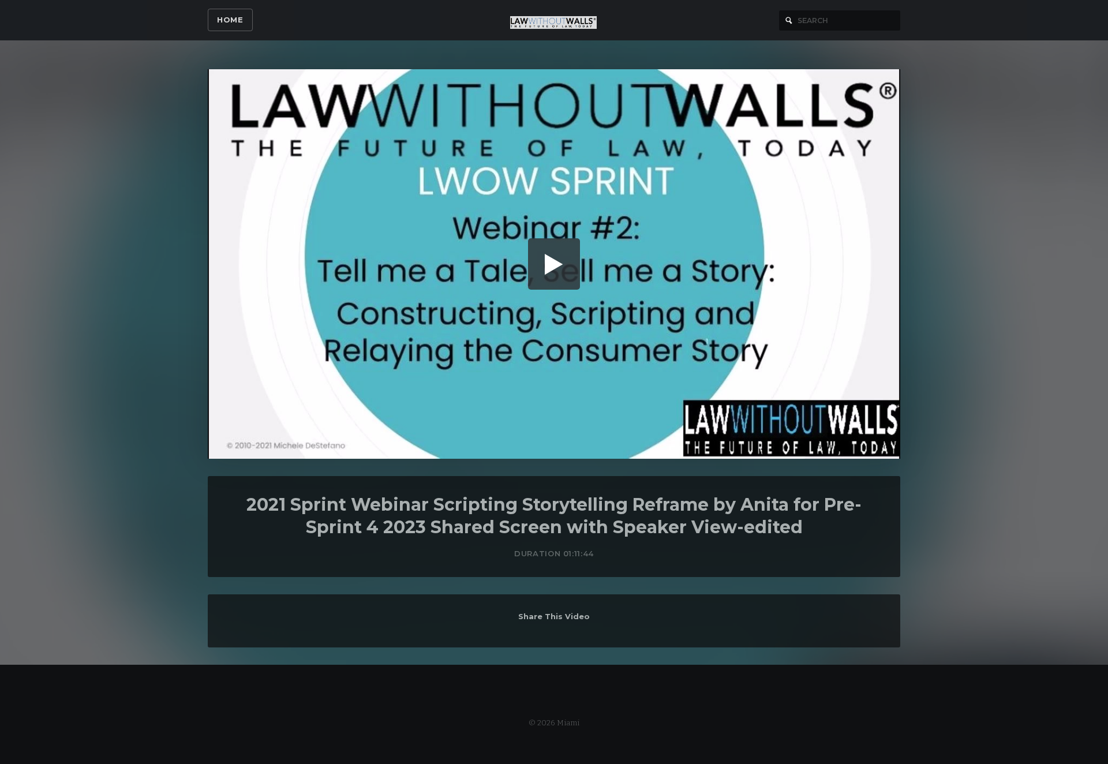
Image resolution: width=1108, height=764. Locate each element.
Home (230, 19)
